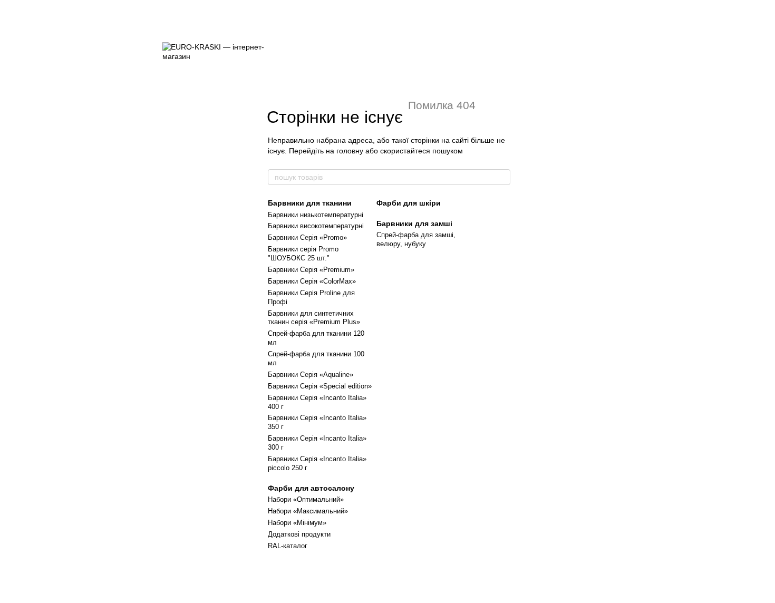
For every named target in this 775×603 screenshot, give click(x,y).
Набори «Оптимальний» (306, 499)
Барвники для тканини (310, 203)
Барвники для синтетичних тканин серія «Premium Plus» (314, 317)
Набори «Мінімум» (297, 523)
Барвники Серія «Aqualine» (310, 374)
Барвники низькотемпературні (315, 215)
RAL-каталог (287, 546)
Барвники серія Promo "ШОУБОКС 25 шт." (303, 253)
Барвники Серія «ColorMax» (312, 281)
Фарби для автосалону (311, 488)
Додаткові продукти (299, 534)
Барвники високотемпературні (316, 226)
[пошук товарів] (501, 177)
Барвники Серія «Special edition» (320, 386)
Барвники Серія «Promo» (307, 237)
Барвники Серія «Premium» (311, 270)
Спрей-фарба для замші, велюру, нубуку (416, 239)
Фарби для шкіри (408, 203)
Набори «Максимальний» (308, 511)
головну (349, 151)
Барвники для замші (414, 223)
